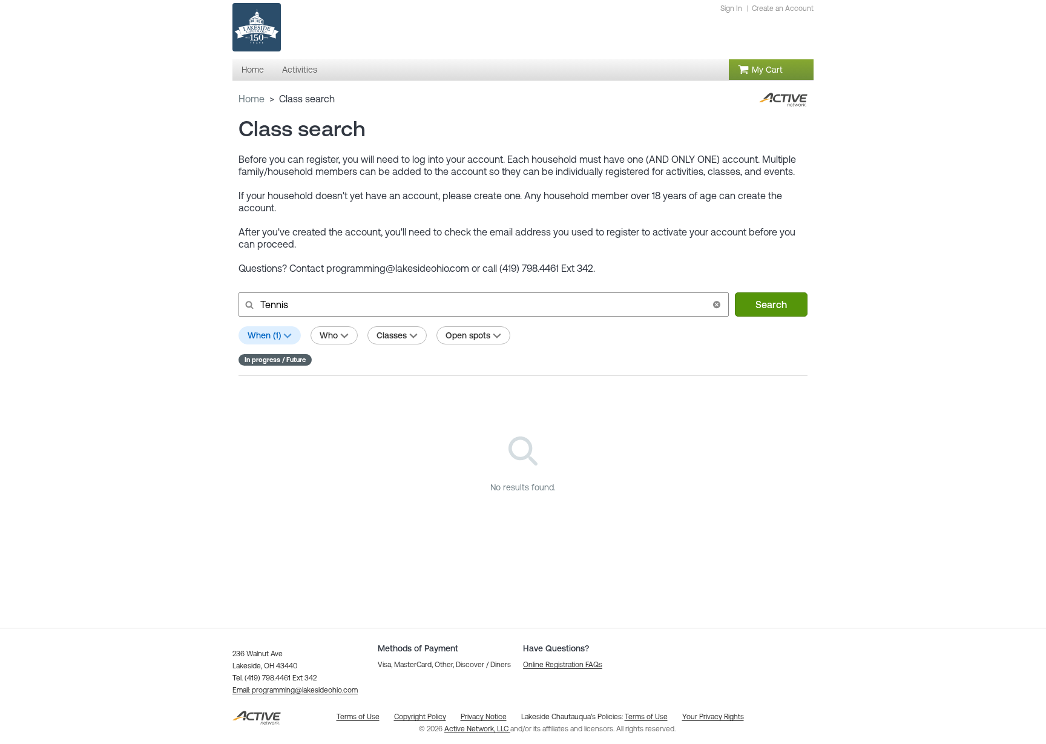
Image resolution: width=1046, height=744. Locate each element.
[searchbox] (482, 304)
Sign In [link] (731, 8)
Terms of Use (646, 717)
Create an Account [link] (783, 8)
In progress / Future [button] (275, 359)
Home (251, 98)
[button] (716, 304)
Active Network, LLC (477, 729)
